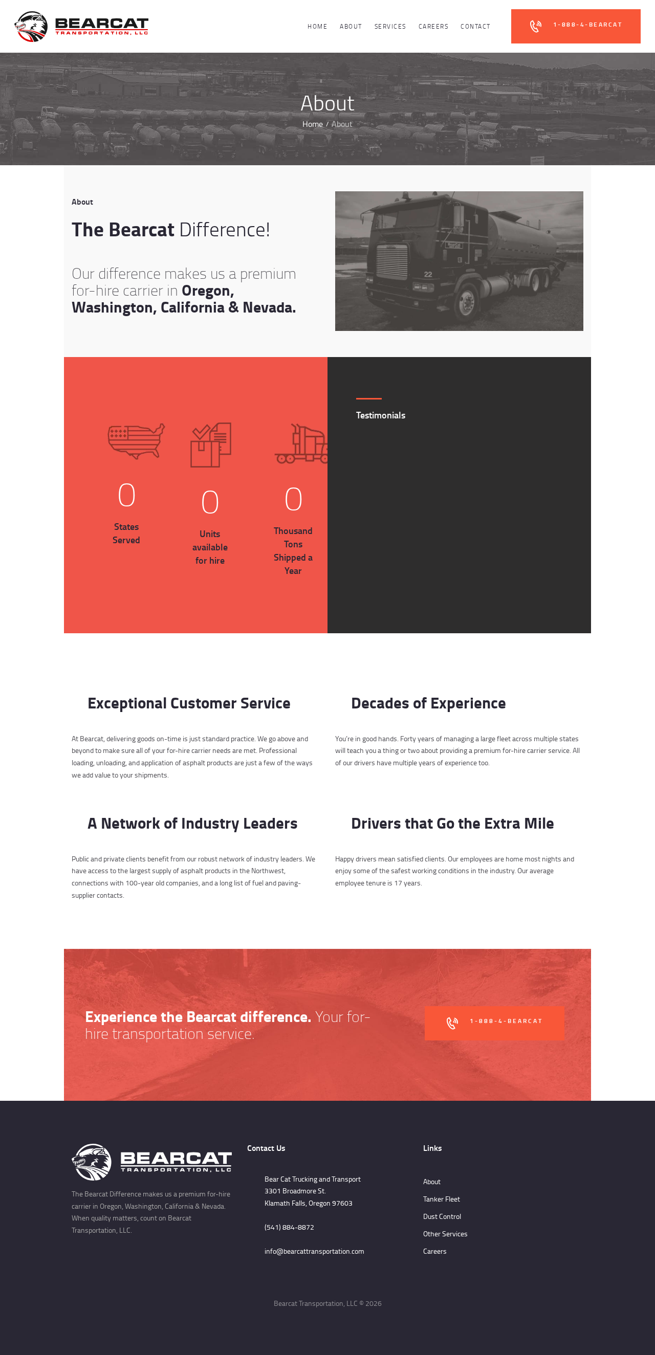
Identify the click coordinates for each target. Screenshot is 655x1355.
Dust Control (442, 1216)
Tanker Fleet (441, 1199)
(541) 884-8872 (289, 1227)
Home (312, 124)
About (432, 1181)
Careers (435, 1251)
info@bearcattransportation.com (314, 1251)
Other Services (445, 1233)
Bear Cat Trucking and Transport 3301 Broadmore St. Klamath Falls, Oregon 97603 (313, 1191)
